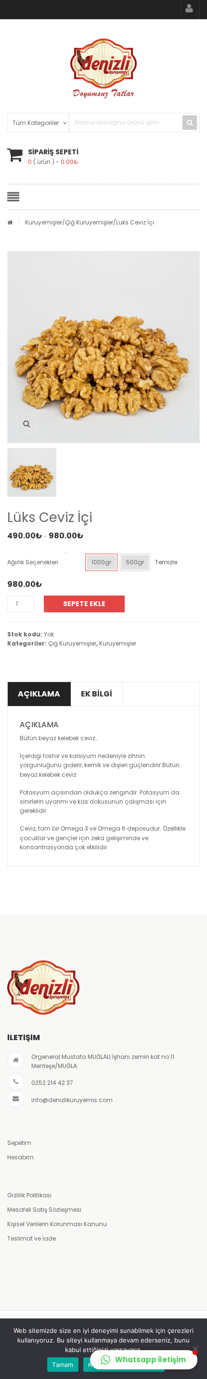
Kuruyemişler (43, 222)
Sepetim (19, 1143)
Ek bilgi (96, 693)
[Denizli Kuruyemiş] (103, 68)
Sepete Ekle (84, 604)
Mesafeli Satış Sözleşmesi (44, 1209)
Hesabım (20, 1157)
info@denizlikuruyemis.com (72, 1100)
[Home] (10, 222)
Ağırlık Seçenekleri (32, 562)
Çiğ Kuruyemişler (89, 222)
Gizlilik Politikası (29, 1195)
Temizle (166, 562)
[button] (143, 1359)
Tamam (62, 1364)
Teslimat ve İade (31, 1238)
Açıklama (39, 693)
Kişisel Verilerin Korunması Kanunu (57, 1224)
